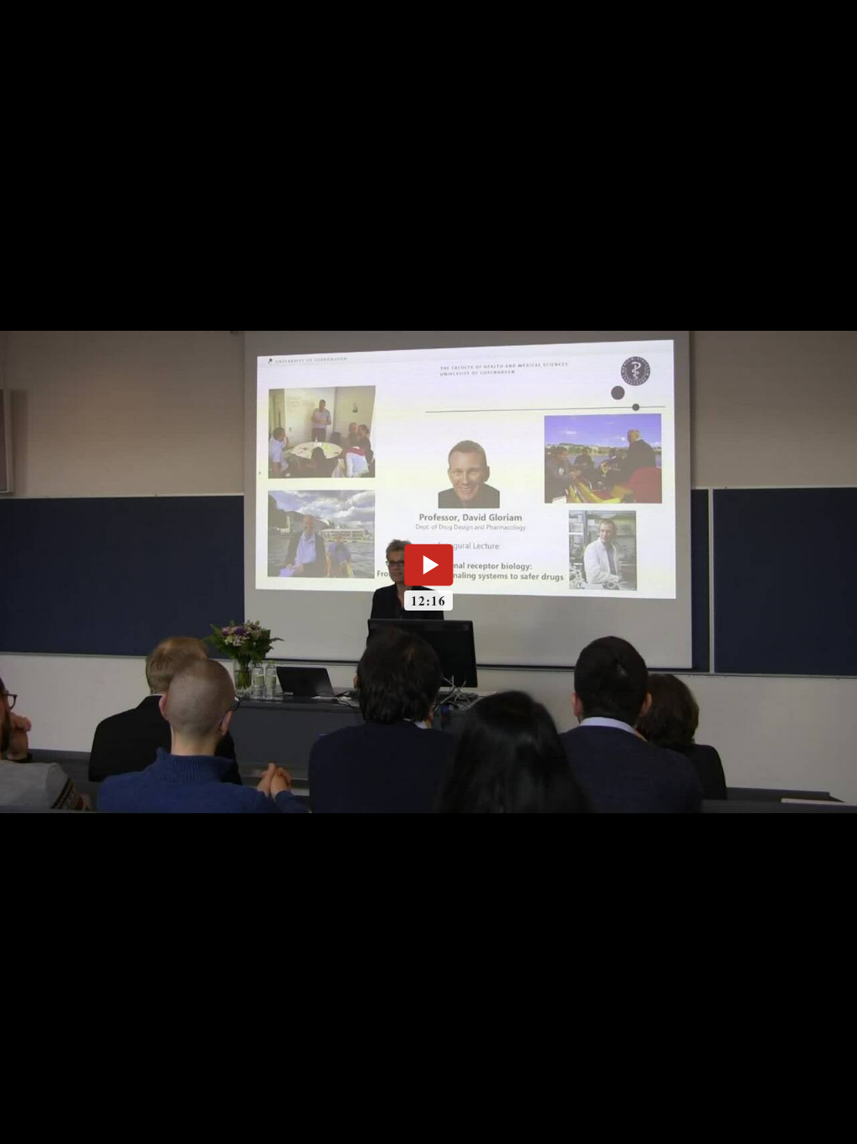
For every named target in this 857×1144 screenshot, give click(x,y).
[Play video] (428, 564)
